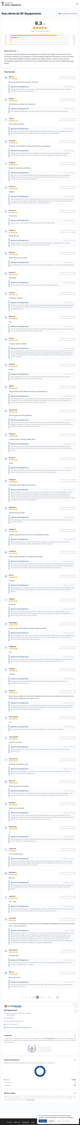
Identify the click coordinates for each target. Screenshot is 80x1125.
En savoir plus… (30, 1100)
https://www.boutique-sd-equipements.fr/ (19, 1027)
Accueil (9, 1122)
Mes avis (17, 1122)
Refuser (51, 1121)
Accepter (42, 1121)
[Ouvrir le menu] (77, 4)
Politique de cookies (63, 1121)
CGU (32, 1122)
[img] (17, 51)
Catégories (25, 1122)
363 (57, 997)
